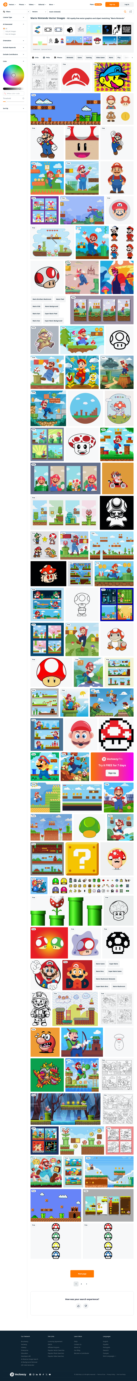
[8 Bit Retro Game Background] (65, 109)
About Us (77, 1347)
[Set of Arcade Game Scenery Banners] (80, 573)
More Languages (108, 1356)
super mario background (53, 321)
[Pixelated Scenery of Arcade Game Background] (109, 1171)
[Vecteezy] (5, 4)
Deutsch (106, 1350)
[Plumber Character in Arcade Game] (74, 545)
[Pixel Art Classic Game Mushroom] (118, 943)
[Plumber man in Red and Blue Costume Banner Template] (47, 604)
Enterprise (24, 1350)
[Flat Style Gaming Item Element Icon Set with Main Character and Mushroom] (118, 109)
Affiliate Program (53, 1347)
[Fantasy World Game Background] (65, 1109)
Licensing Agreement (55, 1341)
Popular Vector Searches (56, 1350)
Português (106, 1347)
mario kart (36, 314)
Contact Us (77, 1344)
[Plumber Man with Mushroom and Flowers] (92, 242)
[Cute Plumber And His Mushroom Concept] (82, 178)
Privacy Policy (111, 1374)
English (105, 1341)
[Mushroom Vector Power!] (51, 672)
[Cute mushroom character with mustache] (117, 858)
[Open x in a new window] (46, 1374)
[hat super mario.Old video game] (75, 77)
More (51, 4)
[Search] (125, 11)
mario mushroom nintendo (105, 979)
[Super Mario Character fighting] (117, 143)
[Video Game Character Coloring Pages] (118, 1109)
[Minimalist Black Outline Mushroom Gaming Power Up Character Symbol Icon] (120, 340)
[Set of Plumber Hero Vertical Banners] (65, 478)
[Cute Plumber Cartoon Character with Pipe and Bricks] (45, 766)
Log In (127, 4)
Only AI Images (10, 31)
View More (124, 41)
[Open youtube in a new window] (50, 1374)
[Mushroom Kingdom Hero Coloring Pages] (45, 77)
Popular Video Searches (56, 1356)
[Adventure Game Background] (112, 545)
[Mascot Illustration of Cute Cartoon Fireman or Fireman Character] (41, 1009)
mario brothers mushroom (42, 299)
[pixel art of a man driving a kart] (118, 478)
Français (106, 1353)
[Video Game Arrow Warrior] (82, 1042)
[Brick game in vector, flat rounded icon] (85, 408)
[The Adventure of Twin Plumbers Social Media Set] (45, 1140)
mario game (100, 964)
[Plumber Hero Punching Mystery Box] (48, 408)
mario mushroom (119, 986)
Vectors (11, 4)
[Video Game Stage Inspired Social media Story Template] (108, 1205)
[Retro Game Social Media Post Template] (117, 604)
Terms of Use (101, 1374)
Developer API (26, 1356)
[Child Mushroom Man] (82, 604)
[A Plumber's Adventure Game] (112, 702)
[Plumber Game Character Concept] (82, 277)
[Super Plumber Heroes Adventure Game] (82, 340)
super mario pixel (51, 314)
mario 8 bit (36, 306)
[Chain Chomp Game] (45, 1042)
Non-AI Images (10, 34)
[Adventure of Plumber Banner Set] (47, 734)
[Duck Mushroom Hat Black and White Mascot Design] (117, 513)
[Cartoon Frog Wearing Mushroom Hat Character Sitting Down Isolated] (117, 639)
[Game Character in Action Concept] (82, 372)
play (119, 57)
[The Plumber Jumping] (120, 827)
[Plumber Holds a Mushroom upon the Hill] (117, 372)
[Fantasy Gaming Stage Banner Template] (47, 858)
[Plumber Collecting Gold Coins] (47, 372)
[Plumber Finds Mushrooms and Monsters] (39, 885)
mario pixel (60, 299)
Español (105, 1344)
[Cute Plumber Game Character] (117, 444)
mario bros (100, 971)
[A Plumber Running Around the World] (88, 672)
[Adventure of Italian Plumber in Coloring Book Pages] (116, 1009)
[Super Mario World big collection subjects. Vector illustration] (91, 885)
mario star (36, 321)
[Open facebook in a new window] (30, 1374)
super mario (113, 964)
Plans (92, 4)
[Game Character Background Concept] (82, 210)
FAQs (76, 1341)
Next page (82, 1274)
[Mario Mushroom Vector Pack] (108, 1241)
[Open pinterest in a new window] (40, 1374)
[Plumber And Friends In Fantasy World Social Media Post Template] (45, 210)
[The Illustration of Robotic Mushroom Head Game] (47, 277)
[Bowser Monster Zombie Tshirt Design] (47, 1075)
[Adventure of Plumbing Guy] (47, 178)
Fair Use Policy (121, 1374)
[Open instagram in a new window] (33, 1374)
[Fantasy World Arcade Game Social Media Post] (47, 639)
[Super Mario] (113, 77)
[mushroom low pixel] (116, 734)
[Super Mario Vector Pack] (45, 545)
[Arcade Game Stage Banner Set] (119, 672)
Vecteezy (24, 1344)
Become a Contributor (81, 1353)
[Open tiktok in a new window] (43, 1374)
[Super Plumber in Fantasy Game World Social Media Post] (47, 444)
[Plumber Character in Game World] (119, 797)
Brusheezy (24, 1341)
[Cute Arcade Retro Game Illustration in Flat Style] (52, 242)
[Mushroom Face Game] (82, 143)
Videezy (23, 1347)
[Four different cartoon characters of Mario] (122, 242)
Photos (21, 4)
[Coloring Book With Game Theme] (120, 1140)
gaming (89, 57)
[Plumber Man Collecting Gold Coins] (45, 797)
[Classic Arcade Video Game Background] (82, 1140)
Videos (31, 4)
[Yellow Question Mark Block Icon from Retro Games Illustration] (82, 858)
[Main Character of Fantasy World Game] (46, 1171)
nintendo (70, 57)
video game (100, 57)
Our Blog (77, 1350)
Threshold (7, 98)
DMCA (50, 1344)
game (80, 57)
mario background (51, 306)
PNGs (48, 57)
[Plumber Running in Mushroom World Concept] (114, 573)
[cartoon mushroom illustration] (85, 943)
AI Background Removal (29, 1362)
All (6, 29)
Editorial (41, 4)
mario (111, 57)
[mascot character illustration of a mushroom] (48, 573)
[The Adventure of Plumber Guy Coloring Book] (117, 1075)
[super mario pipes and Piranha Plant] (66, 911)
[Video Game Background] (51, 827)
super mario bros (102, 986)
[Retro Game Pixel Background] (56, 1205)
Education (24, 1353)
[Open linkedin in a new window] (37, 1374)
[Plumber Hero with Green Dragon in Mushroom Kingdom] (82, 1075)
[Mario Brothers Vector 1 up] (56, 1241)
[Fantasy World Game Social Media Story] (64, 513)
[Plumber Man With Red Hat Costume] (117, 277)
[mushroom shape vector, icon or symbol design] (90, 827)
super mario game (115, 971)
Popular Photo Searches (56, 1353)
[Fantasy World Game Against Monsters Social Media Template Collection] (102, 310)
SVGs (37, 57)
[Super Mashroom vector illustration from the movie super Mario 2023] (49, 943)
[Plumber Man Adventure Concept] (82, 639)
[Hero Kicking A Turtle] (75, 766)
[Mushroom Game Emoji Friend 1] (119, 911)
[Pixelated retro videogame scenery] (75, 1009)
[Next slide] (130, 57)
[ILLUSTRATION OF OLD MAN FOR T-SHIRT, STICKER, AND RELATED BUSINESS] (45, 340)
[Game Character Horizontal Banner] (73, 1171)
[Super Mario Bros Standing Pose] (47, 143)
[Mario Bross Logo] (46, 975)
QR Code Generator (27, 1365)
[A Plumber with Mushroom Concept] (74, 702)
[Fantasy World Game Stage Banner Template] (45, 702)
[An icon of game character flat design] (81, 734)
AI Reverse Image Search (29, 1359)
